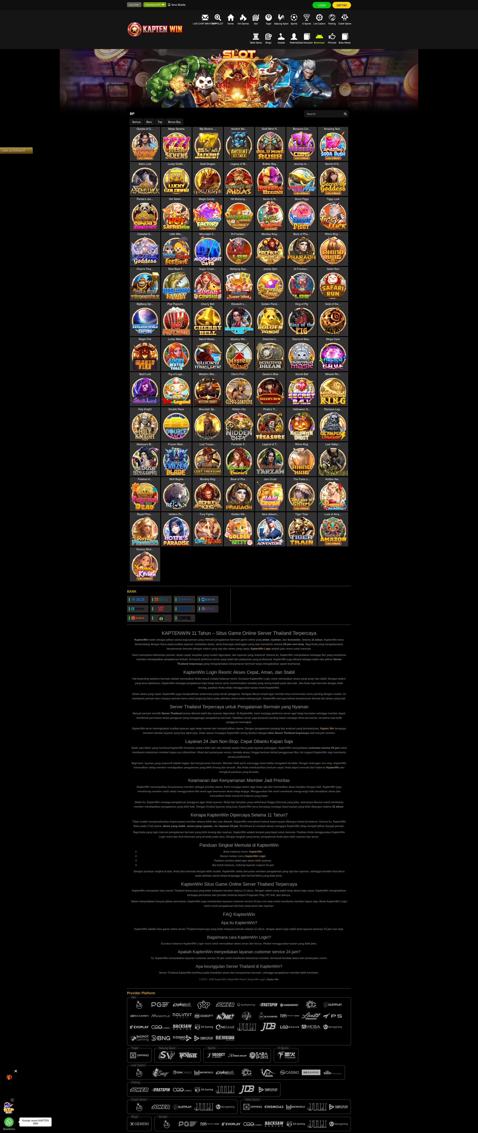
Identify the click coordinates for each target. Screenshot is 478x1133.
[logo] (160, 29)
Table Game (256, 42)
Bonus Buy (174, 122)
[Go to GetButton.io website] (9, 1129)
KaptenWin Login (261, 648)
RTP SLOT (217, 23)
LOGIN (322, 5)
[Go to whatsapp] (9, 1122)
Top (160, 122)
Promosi (332, 42)
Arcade (281, 42)
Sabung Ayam (281, 23)
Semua (136, 122)
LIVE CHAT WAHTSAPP (205, 23)
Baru (149, 122)
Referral (294, 42)
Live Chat (134, 4)
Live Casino (319, 23)
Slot (256, 23)
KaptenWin (332, 767)
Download (319, 42)
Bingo (268, 42)
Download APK (153, 4)
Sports (294, 23)
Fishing (332, 23)
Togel (268, 23)
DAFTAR (342, 5)
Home (230, 23)
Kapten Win (327, 728)
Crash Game (344, 23)
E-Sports (306, 23)
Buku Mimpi (345, 42)
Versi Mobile (178, 5)
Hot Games (243, 23)
